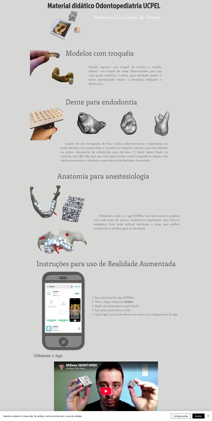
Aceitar (198, 416)
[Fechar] (208, 416)
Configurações (181, 416)
